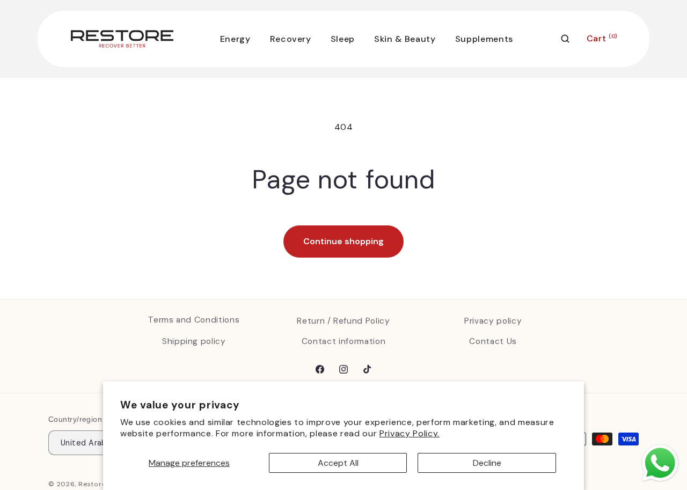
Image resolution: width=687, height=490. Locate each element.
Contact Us (493, 341)
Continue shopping (343, 241)
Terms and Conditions (193, 320)
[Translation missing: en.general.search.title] (565, 38)
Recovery (290, 39)
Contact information (344, 341)
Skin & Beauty (405, 39)
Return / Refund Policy (343, 321)
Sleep (343, 39)
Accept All (338, 463)
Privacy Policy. (409, 433)
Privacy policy (493, 321)
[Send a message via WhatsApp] (660, 463)
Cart (602, 38)
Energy (235, 39)
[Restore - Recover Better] (122, 39)
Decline (487, 463)
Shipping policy (194, 341)
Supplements (484, 39)
